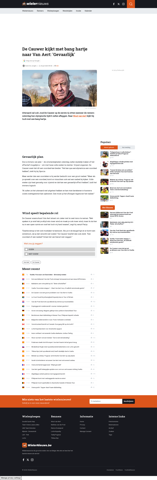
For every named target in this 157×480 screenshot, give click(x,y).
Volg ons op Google (32, 61)
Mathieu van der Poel (58, 425)
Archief (111, 428)
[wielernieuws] (49, 445)
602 (57, 66)
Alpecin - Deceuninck (29, 431)
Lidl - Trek (25, 435)
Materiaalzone (113, 425)
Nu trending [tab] (126, 147)
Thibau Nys (55, 438)
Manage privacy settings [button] (11, 478)
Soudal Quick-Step (28, 421)
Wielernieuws (27, 11)
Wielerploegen (53, 11)
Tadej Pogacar (56, 435)
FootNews (119, 470)
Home (82, 421)
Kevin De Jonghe (30, 66)
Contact (82, 428)
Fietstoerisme (113, 421)
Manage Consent (85, 431)
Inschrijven (128, 401)
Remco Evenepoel (57, 428)
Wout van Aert (80, 116)
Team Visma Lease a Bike (30, 425)
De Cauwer (36, 262)
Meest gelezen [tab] (109, 147)
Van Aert (26, 262)
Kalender (88, 11)
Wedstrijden (67, 11)
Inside (78, 11)
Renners (40, 11)
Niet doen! (33, 254)
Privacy (82, 425)
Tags (110, 435)
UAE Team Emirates (28, 428)
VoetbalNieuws (130, 470)
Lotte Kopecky (56, 431)
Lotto (24, 438)
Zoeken (111, 431)
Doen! (31, 249)
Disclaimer (110, 470)
